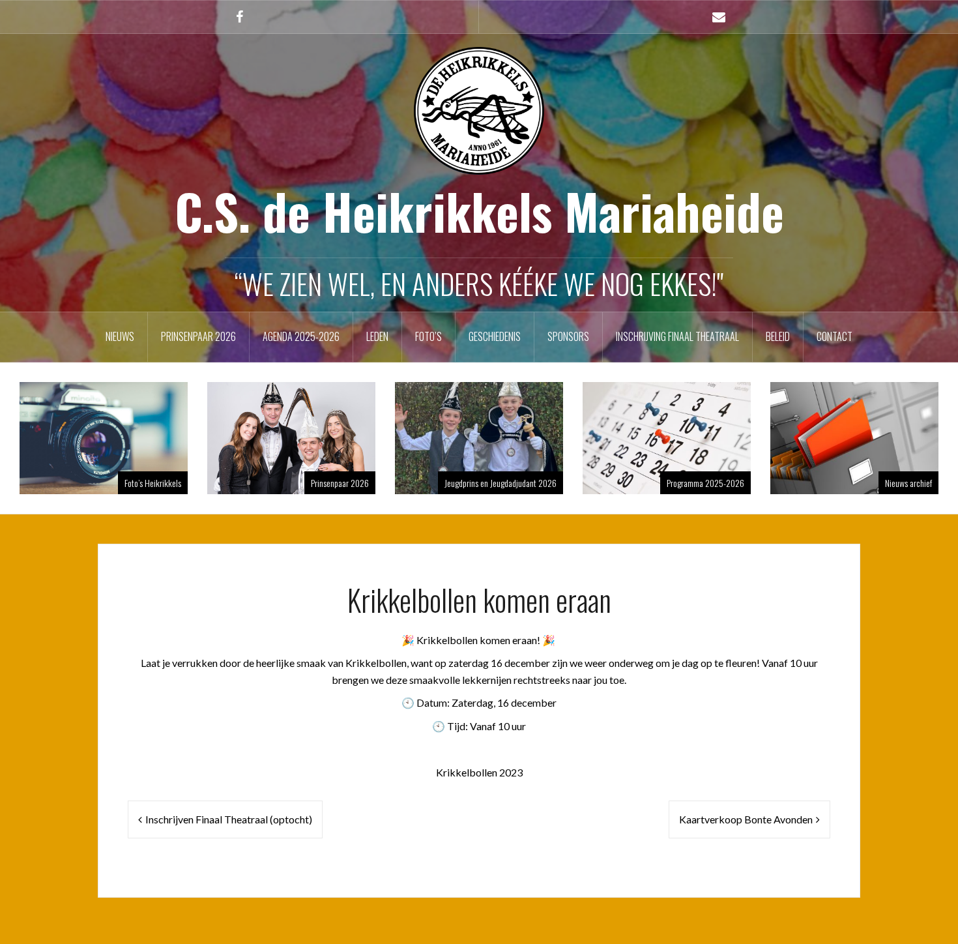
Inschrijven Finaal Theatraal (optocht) (228, 819)
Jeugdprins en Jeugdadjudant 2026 (500, 483)
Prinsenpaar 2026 (198, 336)
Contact (834, 336)
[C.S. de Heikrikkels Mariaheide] (479, 109)
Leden (377, 336)
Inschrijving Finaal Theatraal (677, 336)
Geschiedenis (495, 336)
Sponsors (568, 336)
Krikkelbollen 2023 (479, 772)
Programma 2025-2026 (705, 483)
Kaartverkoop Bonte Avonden (746, 819)
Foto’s (428, 336)
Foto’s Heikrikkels (152, 483)
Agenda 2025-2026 (301, 336)
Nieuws (120, 336)
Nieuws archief (908, 483)
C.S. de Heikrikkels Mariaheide (479, 211)
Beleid (778, 336)
